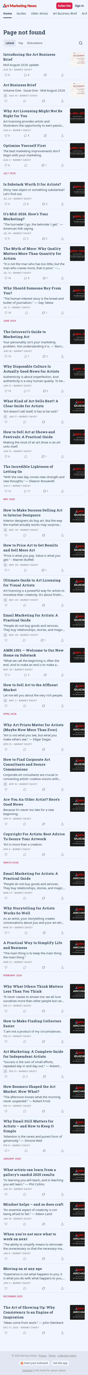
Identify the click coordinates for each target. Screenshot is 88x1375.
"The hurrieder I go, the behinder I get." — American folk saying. (33, 226)
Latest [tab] (10, 43)
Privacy (42, 1355)
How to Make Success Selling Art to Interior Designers (32, 512)
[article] (44, 64)
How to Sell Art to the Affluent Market (30, 687)
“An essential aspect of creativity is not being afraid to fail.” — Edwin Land (30, 1212)
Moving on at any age (22, 1268)
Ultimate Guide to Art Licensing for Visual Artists (32, 582)
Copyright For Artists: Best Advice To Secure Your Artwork (34, 836)
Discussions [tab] (34, 43)
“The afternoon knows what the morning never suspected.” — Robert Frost (31, 1099)
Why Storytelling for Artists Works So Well (29, 910)
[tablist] (24, 43)
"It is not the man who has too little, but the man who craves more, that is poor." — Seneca (33, 266)
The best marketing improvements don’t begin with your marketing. (31, 153)
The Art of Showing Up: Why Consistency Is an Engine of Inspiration (29, 1312)
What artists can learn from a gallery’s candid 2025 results (29, 1172)
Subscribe (64, 6)
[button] (7, 13)
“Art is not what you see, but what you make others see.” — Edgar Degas (30, 737)
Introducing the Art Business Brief (29, 57)
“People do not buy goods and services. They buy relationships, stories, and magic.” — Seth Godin (33, 627)
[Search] (81, 43)
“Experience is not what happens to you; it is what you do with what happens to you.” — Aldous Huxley (33, 1276)
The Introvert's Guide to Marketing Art (24, 334)
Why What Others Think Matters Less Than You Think (33, 989)
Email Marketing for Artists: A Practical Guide (30, 617)
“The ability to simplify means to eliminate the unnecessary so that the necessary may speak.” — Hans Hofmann (33, 1246)
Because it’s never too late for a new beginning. (28, 812)
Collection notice (67, 1355)
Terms (52, 1355)
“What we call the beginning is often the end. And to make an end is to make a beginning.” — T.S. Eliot (31, 663)
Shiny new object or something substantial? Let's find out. (34, 192)
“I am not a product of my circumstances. (32, 1031)
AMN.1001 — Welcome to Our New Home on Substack (33, 652)
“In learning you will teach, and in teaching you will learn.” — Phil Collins (33, 1182)
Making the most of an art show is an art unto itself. (31, 444)
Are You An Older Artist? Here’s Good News (31, 802)
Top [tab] (20, 43)
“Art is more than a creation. (23, 844)
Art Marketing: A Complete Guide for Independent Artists (33, 1054)
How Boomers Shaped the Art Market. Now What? (29, 1089)
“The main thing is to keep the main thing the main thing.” (32, 955)
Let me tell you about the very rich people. (33, 695)
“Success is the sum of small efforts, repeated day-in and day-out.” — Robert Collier (31, 1064)
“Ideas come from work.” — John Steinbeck (33, 1323)
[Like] (6, 101)
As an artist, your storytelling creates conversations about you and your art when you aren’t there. (34, 920)
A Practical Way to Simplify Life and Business (32, 945)
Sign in (79, 6)
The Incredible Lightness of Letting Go (28, 469)
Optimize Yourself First (24, 145)
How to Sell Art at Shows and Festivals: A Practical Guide (29, 434)
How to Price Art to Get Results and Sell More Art (30, 547)
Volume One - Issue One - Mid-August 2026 (34, 90)
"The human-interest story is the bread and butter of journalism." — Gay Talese (33, 300)
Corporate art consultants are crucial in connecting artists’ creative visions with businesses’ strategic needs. (30, 777)
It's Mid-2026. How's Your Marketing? (25, 216)
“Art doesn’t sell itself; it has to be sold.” (30, 411)
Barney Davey (23, 69)
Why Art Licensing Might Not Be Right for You (32, 113)
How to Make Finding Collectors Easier (32, 1023)
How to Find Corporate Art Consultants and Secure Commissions (26, 764)
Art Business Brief (19, 85)
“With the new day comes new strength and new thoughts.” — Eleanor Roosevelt (33, 479)
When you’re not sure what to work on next (29, 1236)
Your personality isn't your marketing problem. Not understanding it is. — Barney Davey (34, 344)
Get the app (60, 1363)
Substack (27, 1370)
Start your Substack (36, 1363)
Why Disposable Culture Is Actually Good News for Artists (31, 369)
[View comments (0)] (24, 101)
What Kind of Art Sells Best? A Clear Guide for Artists (30, 403)
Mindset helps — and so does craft (33, 1204)
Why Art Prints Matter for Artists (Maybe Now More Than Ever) (33, 727)
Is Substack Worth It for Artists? (32, 184)
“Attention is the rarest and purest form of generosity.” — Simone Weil (32, 1138)
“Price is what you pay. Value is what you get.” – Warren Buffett (31, 557)
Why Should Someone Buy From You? (32, 290)
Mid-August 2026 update (21, 65)
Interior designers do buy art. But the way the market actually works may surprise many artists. (32, 522)
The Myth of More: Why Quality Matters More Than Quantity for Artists (32, 253)
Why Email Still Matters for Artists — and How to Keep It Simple (28, 1126)
